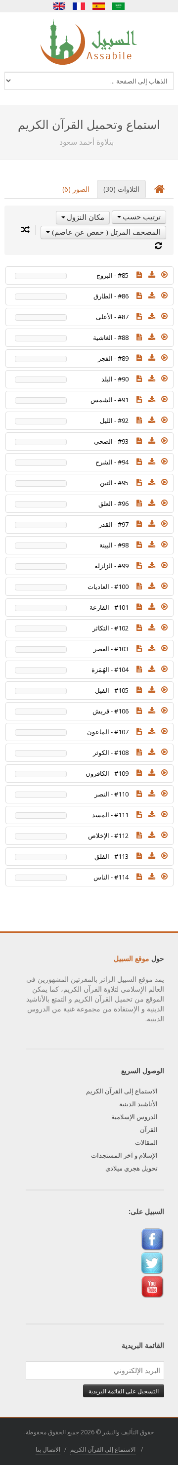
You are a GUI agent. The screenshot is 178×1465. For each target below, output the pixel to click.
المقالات (146, 1142)
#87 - (112, 316)
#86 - (111, 296)
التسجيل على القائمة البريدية (124, 1391)
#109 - (107, 773)
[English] (59, 6)
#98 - (114, 545)
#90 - (115, 379)
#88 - (111, 337)
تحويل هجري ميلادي (131, 1168)
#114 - (111, 877)
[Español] (99, 6)
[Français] (79, 6)
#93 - (111, 441)
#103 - (111, 648)
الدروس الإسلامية (134, 1116)
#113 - (111, 856)
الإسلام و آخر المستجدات (124, 1155)
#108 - (111, 752)
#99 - (111, 565)
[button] (165, 274)
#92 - (114, 420)
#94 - (112, 462)
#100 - (108, 586)
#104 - (110, 669)
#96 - (113, 503)
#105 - (112, 690)
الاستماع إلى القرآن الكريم (122, 1091)
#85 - (112, 275)
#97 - (114, 524)
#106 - (110, 711)
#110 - (111, 794)
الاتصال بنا (48, 1449)
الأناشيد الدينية (138, 1103)
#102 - (110, 628)
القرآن (149, 1129)
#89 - (113, 358)
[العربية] (119, 6)
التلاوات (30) (121, 189)
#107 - (108, 731)
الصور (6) (75, 189)
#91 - (109, 399)
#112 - (108, 835)
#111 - (110, 814)
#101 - (109, 607)
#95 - (114, 482)
